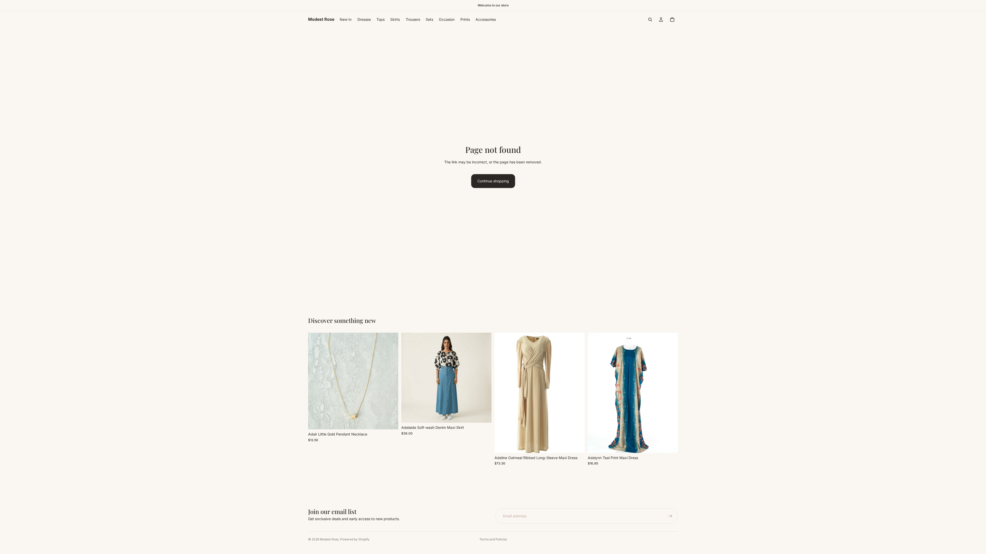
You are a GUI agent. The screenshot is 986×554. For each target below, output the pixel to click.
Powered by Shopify (354, 539)
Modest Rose (329, 539)
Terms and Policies (493, 539)
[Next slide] (483, 377)
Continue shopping (493, 181)
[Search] (650, 19)
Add (394, 421)
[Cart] (672, 19)
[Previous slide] (409, 377)
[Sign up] (670, 516)
